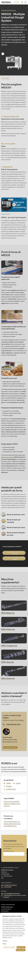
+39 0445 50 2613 (13, 724)
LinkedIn (8, 783)
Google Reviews (11, 789)
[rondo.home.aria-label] (6, 2)
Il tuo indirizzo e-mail (8, 851)
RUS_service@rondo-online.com (12, 893)
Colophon (4, 940)
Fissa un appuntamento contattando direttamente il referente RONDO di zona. (12, 824)
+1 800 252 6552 (8, 895)
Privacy (4, 943)
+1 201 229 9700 (7, 887)
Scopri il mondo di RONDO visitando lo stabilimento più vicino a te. (12, 804)
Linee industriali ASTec (8, 10)
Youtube (18, 783)
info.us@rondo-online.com (10, 885)
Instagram (9, 786)
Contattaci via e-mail (11, 741)
